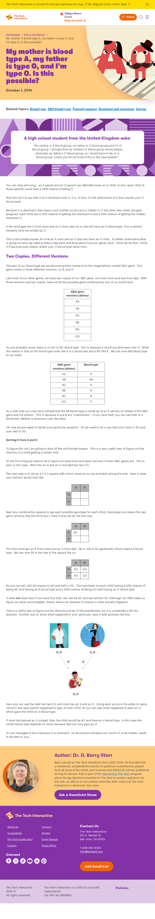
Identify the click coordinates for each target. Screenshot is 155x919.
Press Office (49, 846)
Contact (46, 827)
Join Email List (96, 866)
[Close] (147, 4)
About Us (12, 827)
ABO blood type (59, 109)
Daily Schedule (73, 20)
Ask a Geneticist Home (78, 795)
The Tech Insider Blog (20, 839)
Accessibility (14, 833)
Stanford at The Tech (116, 774)
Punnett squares (85, 109)
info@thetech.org (91, 851)
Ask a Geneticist (34, 34)
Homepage (13, 34)
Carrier (141, 109)
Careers (11, 846)
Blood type (38, 109)
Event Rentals (50, 839)
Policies (122, 888)
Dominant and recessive (116, 109)
